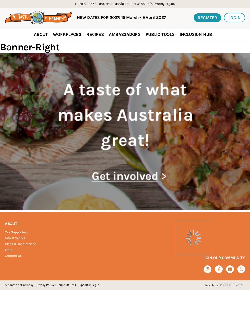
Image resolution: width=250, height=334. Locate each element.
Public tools (160, 34)
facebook (219, 269)
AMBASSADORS (125, 34)
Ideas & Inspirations (20, 244)
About (11, 223)
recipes (95, 34)
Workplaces (67, 34)
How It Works (15, 238)
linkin (230, 269)
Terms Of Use (65, 285)
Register (207, 17)
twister (241, 269)
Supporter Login (88, 285)
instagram (208, 269)
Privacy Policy (45, 285)
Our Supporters (16, 232)
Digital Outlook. (231, 285)
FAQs (8, 250)
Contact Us (13, 256)
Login (234, 17)
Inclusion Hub (196, 34)
